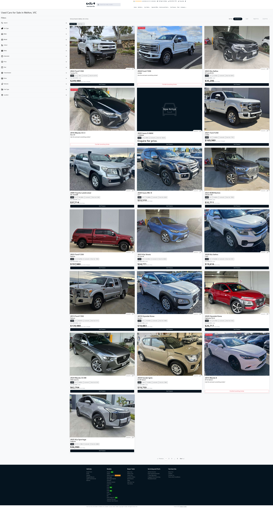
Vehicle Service (152, 472)
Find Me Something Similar (169, 84)
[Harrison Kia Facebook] (186, 1)
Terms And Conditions (174, 477)
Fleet (178, 7)
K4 (107, 496)
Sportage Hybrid (111, 478)
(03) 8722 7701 (173, 1)
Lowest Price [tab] (265, 18)
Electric (88, 480)
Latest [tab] (247, 18)
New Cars (129, 472)
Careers (170, 473)
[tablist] (251, 19)
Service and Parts (163, 7)
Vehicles (140, 7)
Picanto (109, 494)
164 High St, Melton (162, 1)
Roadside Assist (152, 478)
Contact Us (171, 475)
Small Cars (89, 472)
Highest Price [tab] (256, 18)
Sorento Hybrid (111, 482)
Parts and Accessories (154, 473)
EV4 (108, 487)
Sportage (109, 477)
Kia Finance (173, 7)
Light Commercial (91, 478)
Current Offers (131, 477)
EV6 (108, 490)
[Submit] (98, 4)
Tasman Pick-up (111, 499)
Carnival (109, 484)
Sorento (109, 480)
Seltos (108, 473)
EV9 (108, 492)
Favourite (128, 69)
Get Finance (102, 84)
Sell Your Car (130, 482)
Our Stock (146, 7)
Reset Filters (73, 24)
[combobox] (109, 4)
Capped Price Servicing (154, 477)
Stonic (108, 472)
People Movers (90, 477)
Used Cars (130, 475)
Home (135, 7)
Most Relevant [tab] (238, 18)
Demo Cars (130, 473)
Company (183, 7)
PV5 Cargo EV (110, 497)
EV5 (108, 489)
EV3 (108, 485)
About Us (170, 472)
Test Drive (130, 484)
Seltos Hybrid (110, 475)
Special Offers (155, 7)
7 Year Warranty (152, 475)
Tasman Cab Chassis (112, 501)
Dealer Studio (183, 506)
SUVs (87, 473)
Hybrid (88, 475)
